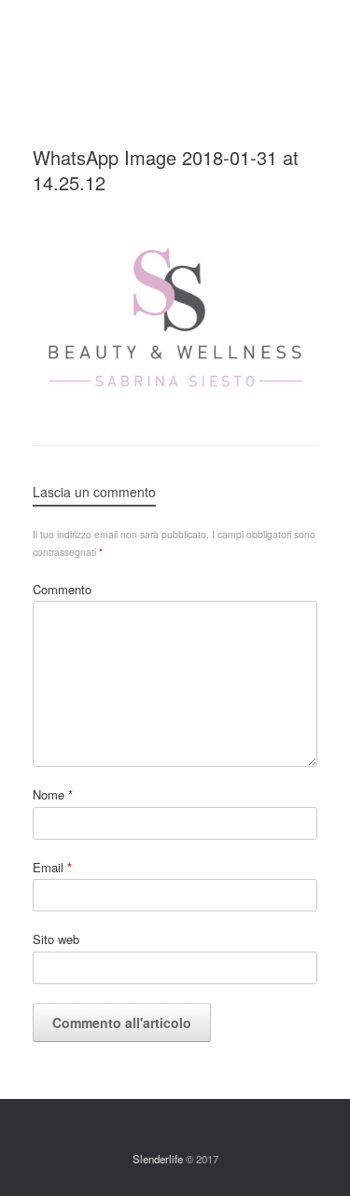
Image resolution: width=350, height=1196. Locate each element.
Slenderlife (158, 1158)
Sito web (56, 939)
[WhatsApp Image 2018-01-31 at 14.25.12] (175, 397)
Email (52, 867)
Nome (53, 794)
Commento (62, 589)
